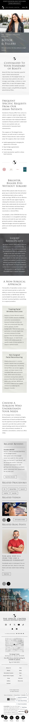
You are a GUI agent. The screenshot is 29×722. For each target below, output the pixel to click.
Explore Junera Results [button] (14, 3)
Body (20, 670)
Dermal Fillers (13, 489)
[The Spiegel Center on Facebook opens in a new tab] (10, 624)
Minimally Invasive (8, 673)
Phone (11, 720)
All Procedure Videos (20, 519)
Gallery (8, 681)
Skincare (20, 678)
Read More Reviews (10, 477)
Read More (6, 574)
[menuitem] (6, 624)
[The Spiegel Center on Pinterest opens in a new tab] (16, 629)
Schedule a (10, 597)
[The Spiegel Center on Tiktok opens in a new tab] (23, 624)
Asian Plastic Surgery (8, 675)
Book (17, 720)
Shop (23, 720)
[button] (2, 716)
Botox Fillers (4, 36)
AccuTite (14, 493)
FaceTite (6, 493)
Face (20, 668)
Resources (20, 681)
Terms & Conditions (8, 695)
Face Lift (23, 489)
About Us (8, 668)
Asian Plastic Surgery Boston (13, 34)
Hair (20, 675)
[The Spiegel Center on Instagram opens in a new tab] (6, 624)
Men (20, 673)
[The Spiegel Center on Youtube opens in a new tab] (19, 624)
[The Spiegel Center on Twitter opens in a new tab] (14, 624)
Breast (8, 670)
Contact (6, 720)
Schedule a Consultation (9, 603)
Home (2, 34)
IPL (4, 489)
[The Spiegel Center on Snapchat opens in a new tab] (12, 629)
